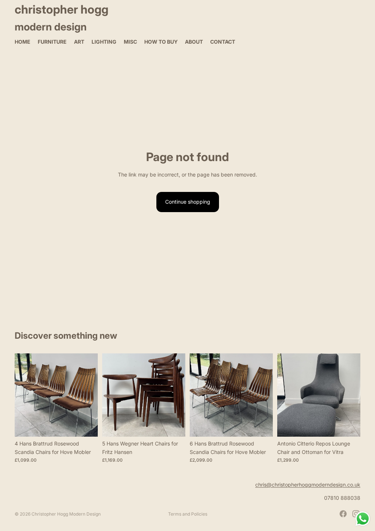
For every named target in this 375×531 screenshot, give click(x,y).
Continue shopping (187, 202)
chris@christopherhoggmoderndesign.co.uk (307, 484)
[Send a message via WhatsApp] (362, 518)
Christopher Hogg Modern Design (66, 514)
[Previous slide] (23, 395)
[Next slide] (90, 395)
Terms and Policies (187, 514)
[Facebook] (343, 513)
